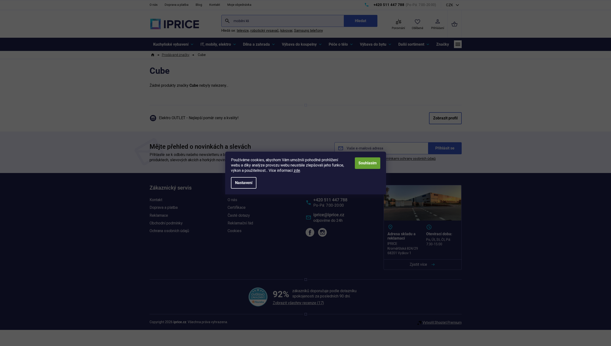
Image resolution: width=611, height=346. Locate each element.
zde (297, 170)
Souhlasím (367, 163)
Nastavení (243, 182)
